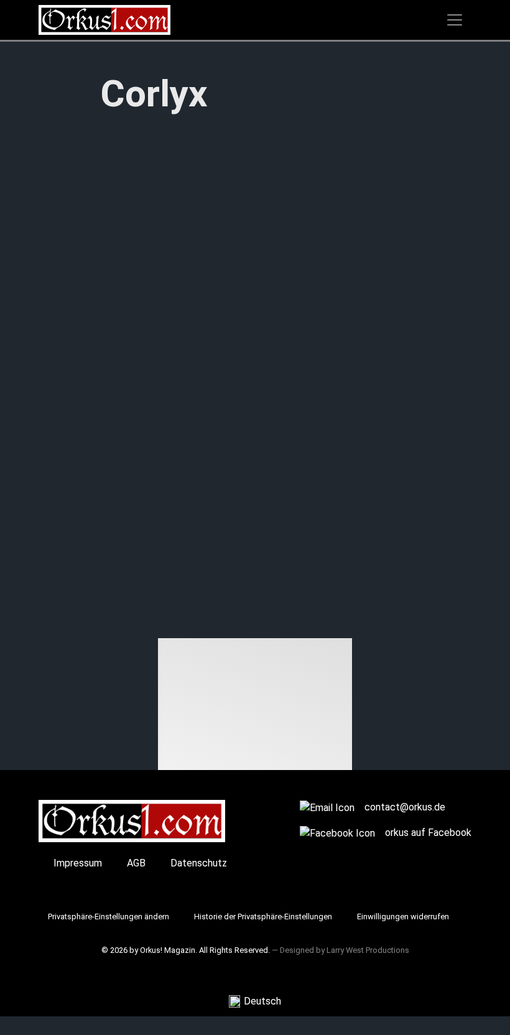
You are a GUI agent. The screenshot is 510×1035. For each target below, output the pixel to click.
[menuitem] (255, 1001)
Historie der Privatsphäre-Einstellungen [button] (263, 916)
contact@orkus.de (404, 807)
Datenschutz (198, 863)
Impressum (77, 863)
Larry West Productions (368, 950)
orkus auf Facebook (428, 832)
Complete (124, 594)
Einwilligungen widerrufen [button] (403, 916)
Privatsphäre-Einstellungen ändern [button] (108, 916)
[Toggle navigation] (454, 20)
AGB (136, 863)
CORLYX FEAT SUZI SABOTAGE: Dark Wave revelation (221, 542)
